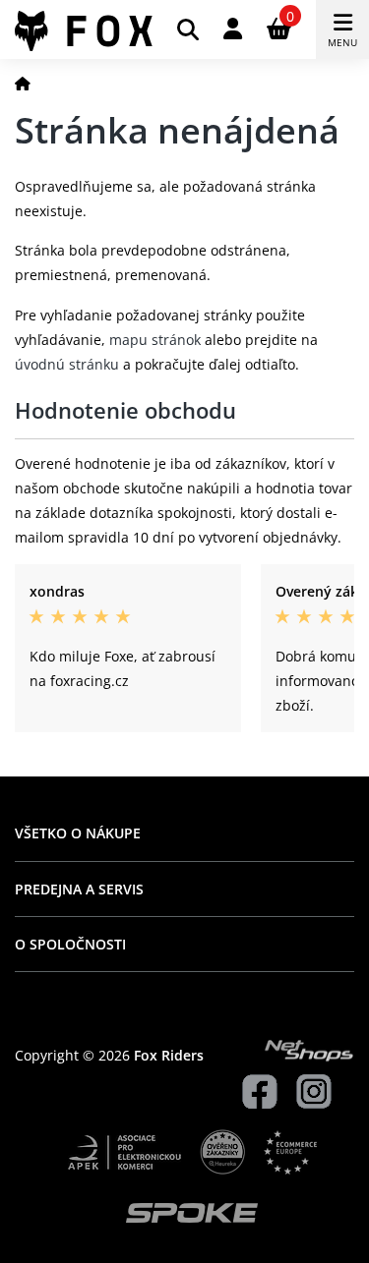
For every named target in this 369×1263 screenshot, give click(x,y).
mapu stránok (155, 339)
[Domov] (23, 83)
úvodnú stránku (67, 364)
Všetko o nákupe (78, 833)
